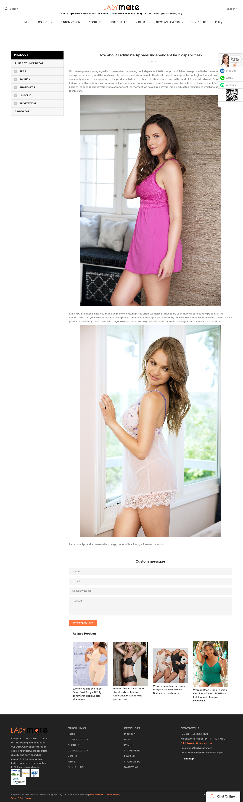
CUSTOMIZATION (70, 22)
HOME (24, 22)
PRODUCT (43, 22)
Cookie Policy (111, 795)
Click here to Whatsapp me (196, 743)
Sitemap (188, 759)
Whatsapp (231, 85)
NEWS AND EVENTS (168, 22)
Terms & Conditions (21, 798)
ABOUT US (95, 22)
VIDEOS (140, 22)
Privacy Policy (96, 795)
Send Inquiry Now (83, 623)
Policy (219, 22)
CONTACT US (199, 22)
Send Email (231, 71)
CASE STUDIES (118, 22)
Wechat (229, 78)
